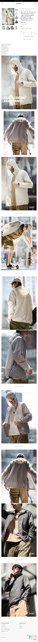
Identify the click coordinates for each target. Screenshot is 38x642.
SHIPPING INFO (21, 626)
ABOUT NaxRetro (3, 624)
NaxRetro (19, 3)
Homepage (22, 8)
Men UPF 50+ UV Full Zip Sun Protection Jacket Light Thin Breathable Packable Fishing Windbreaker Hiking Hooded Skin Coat (28, 9)
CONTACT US (20, 624)
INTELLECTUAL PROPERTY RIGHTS (5, 629)
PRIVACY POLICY (3, 626)
